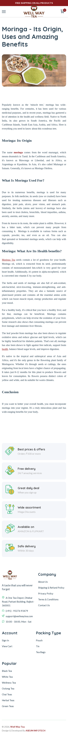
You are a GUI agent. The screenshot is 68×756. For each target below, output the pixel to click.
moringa (18, 152)
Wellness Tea (9, 682)
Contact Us (44, 605)
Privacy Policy (45, 593)
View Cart (7, 646)
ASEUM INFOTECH (35, 730)
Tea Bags (41, 652)
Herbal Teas (8, 700)
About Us (43, 581)
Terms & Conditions (48, 599)
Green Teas (8, 706)
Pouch (39, 640)
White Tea (7, 676)
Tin (37, 646)
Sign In (5, 640)
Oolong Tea (8, 688)
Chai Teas (7, 694)
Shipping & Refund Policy (51, 587)
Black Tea (7, 670)
